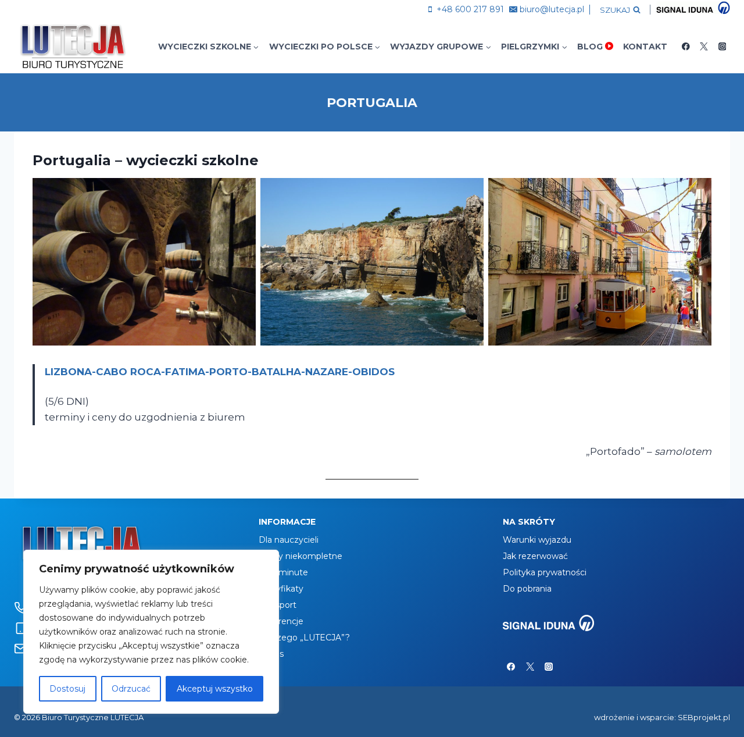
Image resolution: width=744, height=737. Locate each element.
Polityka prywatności (544, 572)
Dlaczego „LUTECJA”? (304, 637)
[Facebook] (685, 46)
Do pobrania (527, 588)
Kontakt (645, 46)
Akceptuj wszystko (215, 688)
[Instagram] (722, 46)
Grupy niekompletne (300, 556)
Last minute (283, 572)
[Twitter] (704, 46)
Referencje (281, 621)
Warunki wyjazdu (537, 540)
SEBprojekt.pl (704, 717)
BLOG (590, 46)
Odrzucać (131, 688)
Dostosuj (67, 688)
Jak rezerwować (535, 556)
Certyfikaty (281, 588)
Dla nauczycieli (289, 540)
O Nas (271, 654)
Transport (277, 605)
